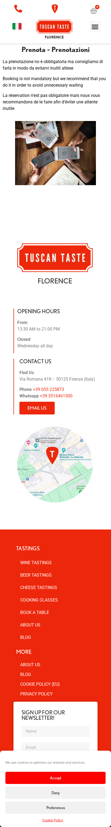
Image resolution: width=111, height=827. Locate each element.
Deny (55, 792)
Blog (25, 674)
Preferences (55, 807)
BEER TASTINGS (36, 575)
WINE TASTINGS (36, 562)
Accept (55, 778)
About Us (30, 664)
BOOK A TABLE (34, 612)
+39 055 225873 (48, 389)
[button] (95, 26)
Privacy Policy (36, 694)
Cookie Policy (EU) (40, 684)
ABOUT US (30, 624)
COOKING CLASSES (39, 600)
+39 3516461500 (56, 395)
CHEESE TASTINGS (38, 587)
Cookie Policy (52, 820)
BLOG (25, 637)
